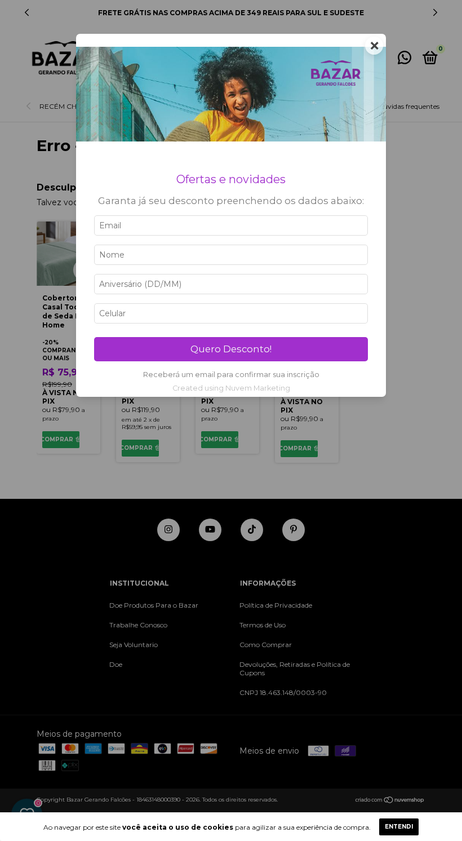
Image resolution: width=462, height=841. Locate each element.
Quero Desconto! (231, 349)
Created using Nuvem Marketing (231, 388)
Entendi (399, 826)
